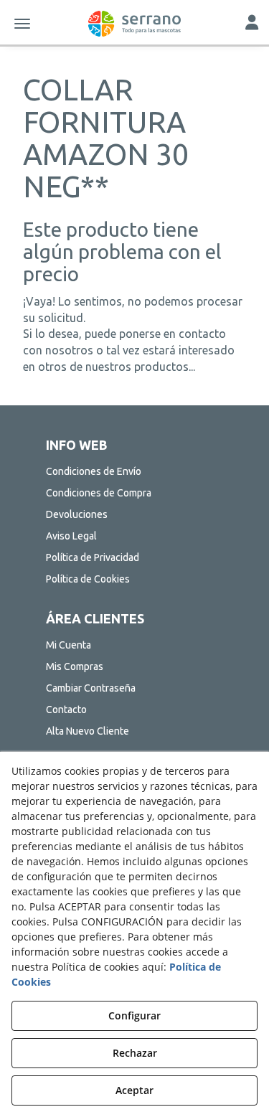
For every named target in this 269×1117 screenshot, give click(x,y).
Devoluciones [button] (77, 514)
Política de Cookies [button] (88, 579)
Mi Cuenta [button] (68, 645)
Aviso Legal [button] (71, 536)
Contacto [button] (66, 709)
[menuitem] (135, 471)
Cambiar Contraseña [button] (91, 688)
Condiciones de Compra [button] (98, 493)
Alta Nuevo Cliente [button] (87, 731)
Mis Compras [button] (74, 666)
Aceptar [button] (134, 1090)
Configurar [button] (134, 1015)
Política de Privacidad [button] (92, 557)
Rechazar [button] (135, 1053)
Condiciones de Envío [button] (93, 471)
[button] (134, 24)
